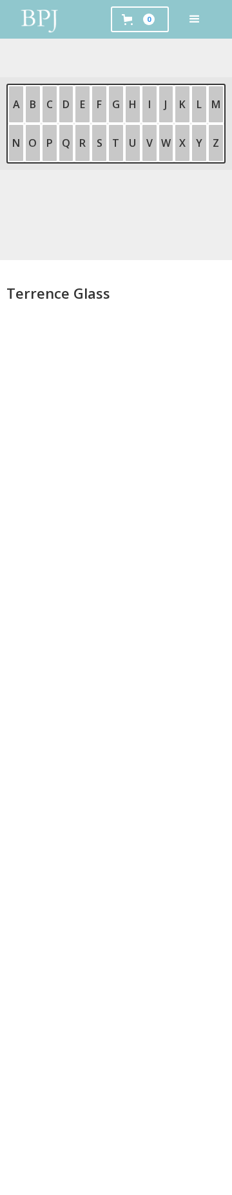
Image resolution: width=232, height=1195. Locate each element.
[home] (40, 19)
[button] (194, 19)
